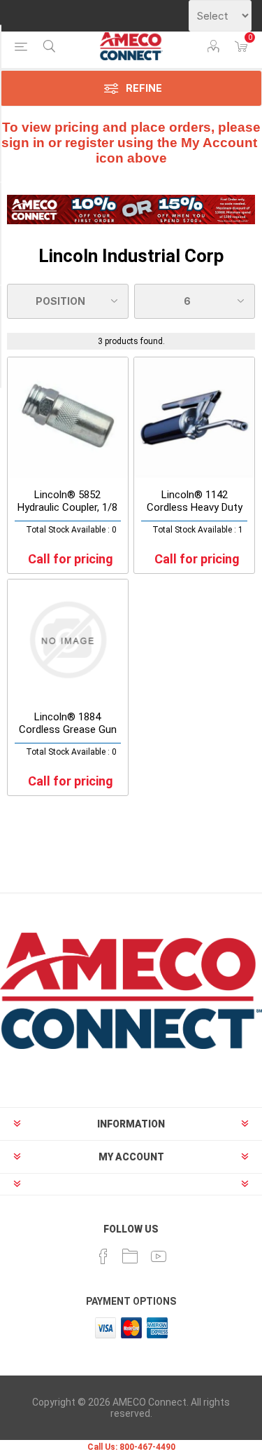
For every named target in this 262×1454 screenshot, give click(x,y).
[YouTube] (158, 1256)
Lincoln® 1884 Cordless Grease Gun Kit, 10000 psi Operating (68, 736)
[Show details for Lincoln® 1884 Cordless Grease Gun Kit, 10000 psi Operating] (68, 639)
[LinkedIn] (130, 1256)
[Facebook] (103, 1256)
